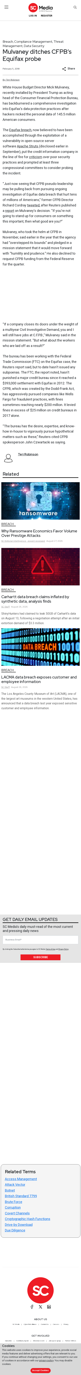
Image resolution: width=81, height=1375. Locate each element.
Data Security (34, 46)
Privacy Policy (63, 949)
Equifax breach (20, 130)
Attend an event (38, 1341)
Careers (56, 1324)
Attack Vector (15, 1185)
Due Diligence (15, 1230)
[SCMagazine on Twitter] (40, 1307)
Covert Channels (17, 1213)
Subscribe (40, 957)
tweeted (33, 205)
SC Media (16, 1324)
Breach (8, 41)
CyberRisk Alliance (30, 1324)
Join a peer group (55, 1341)
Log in (33, 15)
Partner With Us (70, 1341)
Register (46, 15)
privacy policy (46, 1360)
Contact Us (45, 1324)
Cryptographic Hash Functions (27, 1219)
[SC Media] (40, 7)
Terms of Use (50, 949)
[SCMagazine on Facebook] (32, 1307)
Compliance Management (33, 41)
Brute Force (13, 1202)
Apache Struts (28, 146)
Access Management (21, 1179)
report (9, 211)
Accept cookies (40, 1370)
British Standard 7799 (21, 1196)
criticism (35, 157)
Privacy (65, 1324)
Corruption (13, 1207)
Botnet (10, 1190)
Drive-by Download (19, 1225)
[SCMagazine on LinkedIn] (49, 1307)
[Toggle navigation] (6, 7)
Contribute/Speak (22, 1341)
